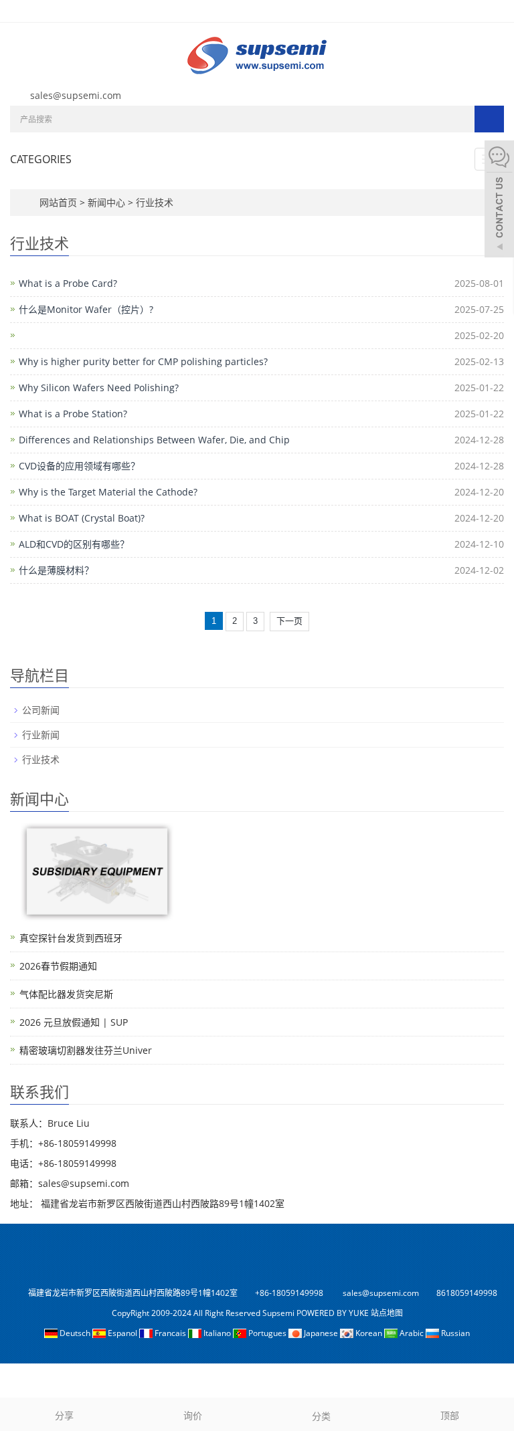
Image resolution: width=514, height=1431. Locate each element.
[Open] (499, 200)
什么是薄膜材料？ (56, 570)
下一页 (289, 621)
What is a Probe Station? (73, 413)
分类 (321, 1416)
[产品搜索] (489, 119)
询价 (192, 1415)
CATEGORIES (41, 159)
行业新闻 (41, 734)
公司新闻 (41, 709)
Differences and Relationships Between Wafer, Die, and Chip (154, 439)
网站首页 (58, 202)
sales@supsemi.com (75, 95)
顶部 (449, 1415)
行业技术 (153, 202)
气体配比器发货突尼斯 (66, 994)
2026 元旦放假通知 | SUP (73, 1022)
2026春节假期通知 (58, 966)
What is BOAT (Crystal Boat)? (82, 518)
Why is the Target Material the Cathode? (108, 491)
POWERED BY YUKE (333, 1313)
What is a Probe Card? (68, 283)
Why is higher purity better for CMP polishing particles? (143, 361)
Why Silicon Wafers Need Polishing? (99, 387)
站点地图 (387, 1313)
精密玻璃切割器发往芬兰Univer (85, 1050)
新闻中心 (108, 202)
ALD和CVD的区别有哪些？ (74, 544)
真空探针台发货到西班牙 (70, 937)
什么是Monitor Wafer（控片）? (86, 309)
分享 (64, 1415)
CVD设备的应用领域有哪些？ (79, 465)
